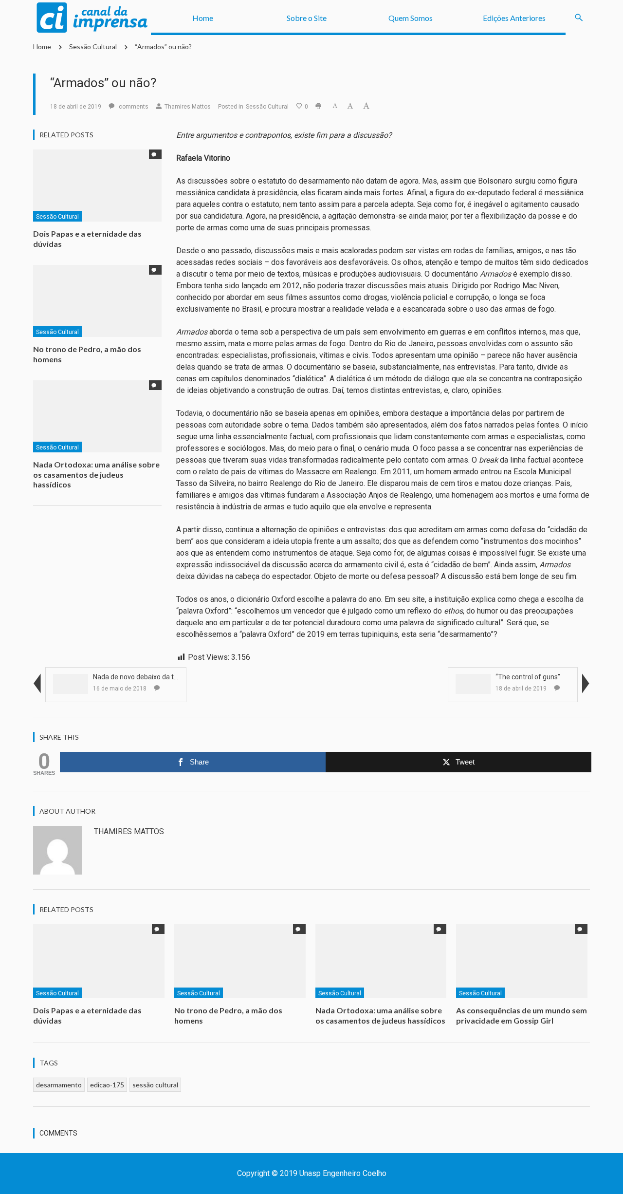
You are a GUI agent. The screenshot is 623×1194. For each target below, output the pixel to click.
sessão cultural (155, 1085)
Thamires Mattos (188, 106)
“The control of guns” (527, 677)
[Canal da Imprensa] (92, 17)
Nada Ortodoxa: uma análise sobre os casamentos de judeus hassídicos (96, 474)
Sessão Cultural (93, 46)
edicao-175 (107, 1085)
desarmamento (59, 1085)
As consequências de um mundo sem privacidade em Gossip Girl (521, 1015)
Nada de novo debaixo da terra (139, 677)
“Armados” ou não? (163, 46)
